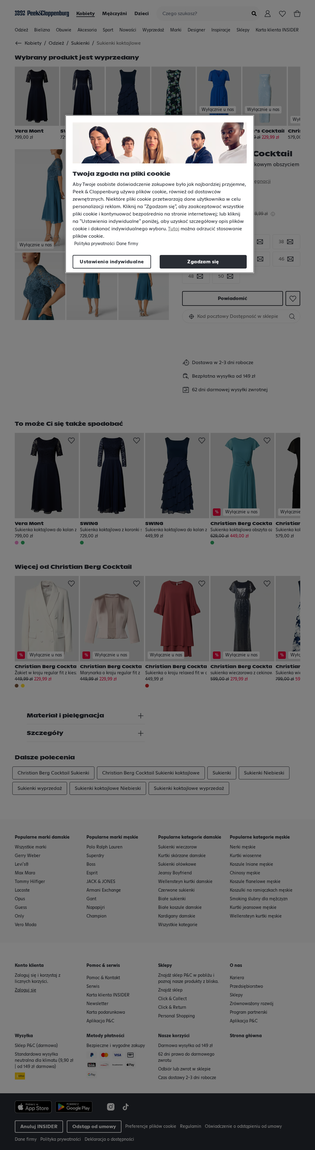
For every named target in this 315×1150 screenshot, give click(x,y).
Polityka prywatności (94, 244)
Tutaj (173, 228)
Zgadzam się (203, 261)
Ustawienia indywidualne (112, 261)
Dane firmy (127, 244)
